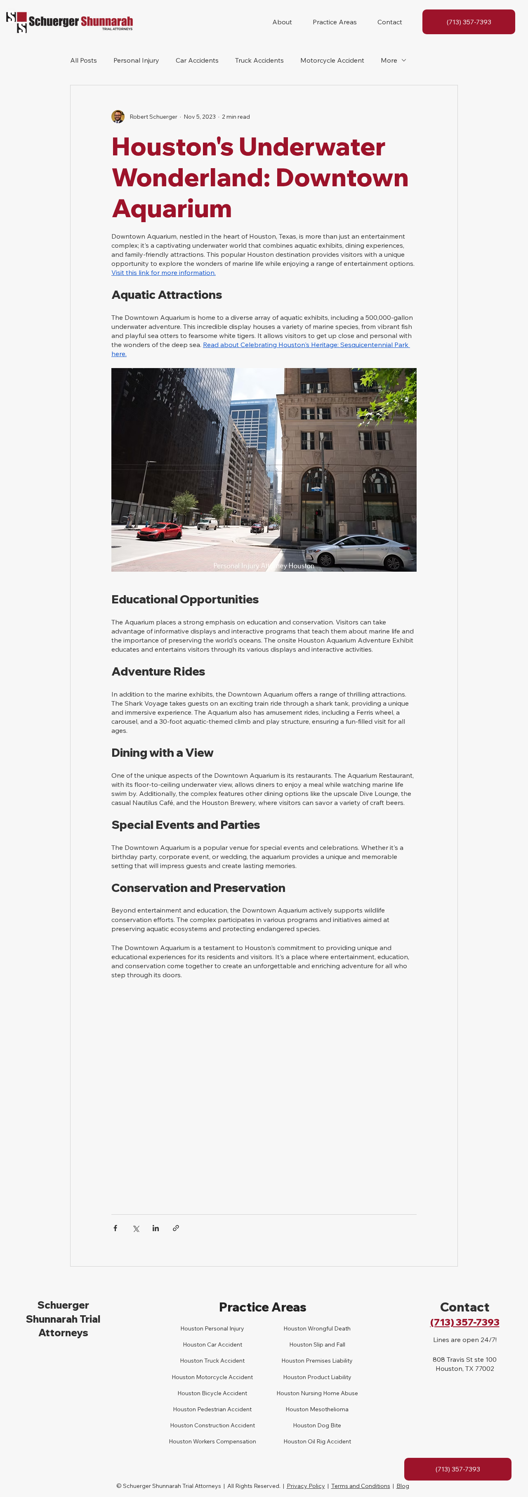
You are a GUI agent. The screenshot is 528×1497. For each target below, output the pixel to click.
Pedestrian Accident (224, 1409)
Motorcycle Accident (332, 60)
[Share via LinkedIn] (156, 1228)
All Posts (83, 60)
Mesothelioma (329, 1409)
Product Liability (328, 1377)
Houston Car (200, 1344)
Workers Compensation (224, 1441)
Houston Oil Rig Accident (317, 1441)
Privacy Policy (306, 1486)
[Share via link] (176, 1228)
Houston (191, 1360)
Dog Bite (328, 1425)
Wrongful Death (328, 1328)
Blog (402, 1486)
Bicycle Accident (223, 1393)
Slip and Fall (328, 1344)
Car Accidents (197, 60)
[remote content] (264, 1082)
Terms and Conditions (360, 1486)
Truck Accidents (259, 60)
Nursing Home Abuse (328, 1393)
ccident (232, 1344)
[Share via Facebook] (115, 1228)
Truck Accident (224, 1360)
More (389, 60)
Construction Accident (224, 1425)
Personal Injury (136, 60)
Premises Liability (328, 1360)
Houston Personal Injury (212, 1328)
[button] (282, 22)
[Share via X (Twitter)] (135, 1228)
